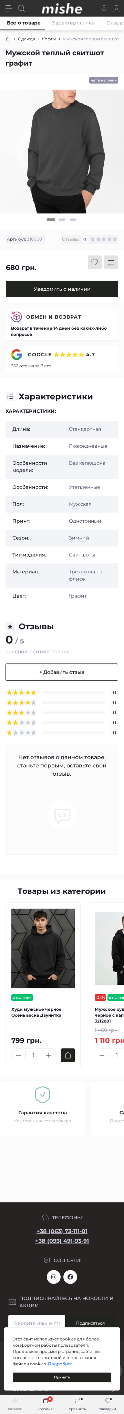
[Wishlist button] (95, 262)
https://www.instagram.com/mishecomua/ (54, 1277)
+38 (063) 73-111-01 (62, 1231)
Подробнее (60, 1363)
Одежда (26, 38)
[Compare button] (111, 262)
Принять (62, 1377)
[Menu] (9, 8)
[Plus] (48, 1055)
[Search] (21, 8)
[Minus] (18, 1055)
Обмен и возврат (53, 317)
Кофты (49, 38)
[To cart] (68, 1055)
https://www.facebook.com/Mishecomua (70, 1277)
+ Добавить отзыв (61, 672)
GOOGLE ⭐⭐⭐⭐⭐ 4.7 (60, 354)
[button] (51, 219)
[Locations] (104, 8)
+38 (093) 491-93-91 (62, 1241)
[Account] (116, 8)
